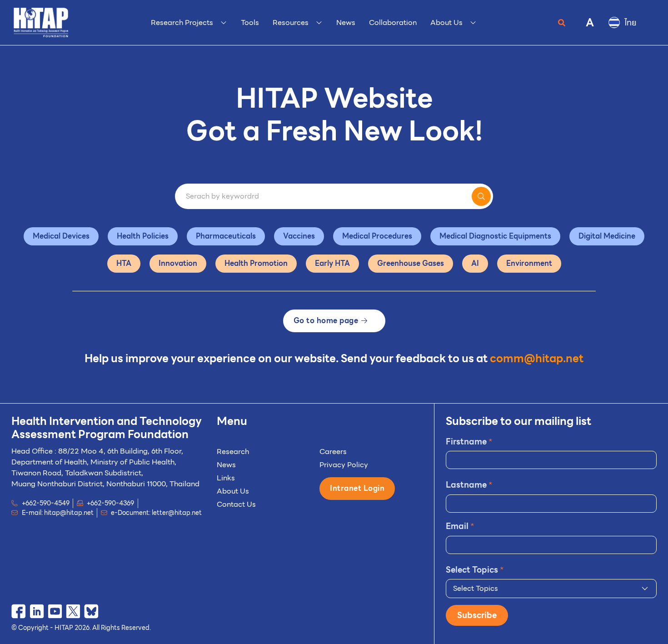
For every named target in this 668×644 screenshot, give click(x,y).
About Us (233, 491)
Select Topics (475, 569)
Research (233, 451)
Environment (529, 263)
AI (475, 263)
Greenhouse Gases (410, 263)
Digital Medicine (606, 236)
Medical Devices (61, 236)
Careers (333, 451)
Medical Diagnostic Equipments (495, 236)
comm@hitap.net (536, 358)
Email (460, 526)
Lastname (469, 484)
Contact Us (236, 504)
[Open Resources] (319, 22)
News (226, 464)
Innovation (178, 263)
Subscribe (477, 615)
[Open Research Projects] (223, 22)
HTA (123, 263)
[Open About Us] (473, 22)
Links (226, 478)
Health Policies (143, 236)
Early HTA (332, 263)
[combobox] (551, 588)
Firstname (469, 441)
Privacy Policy (343, 464)
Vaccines (299, 236)
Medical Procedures (377, 236)
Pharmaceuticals (226, 236)
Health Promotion (256, 263)
